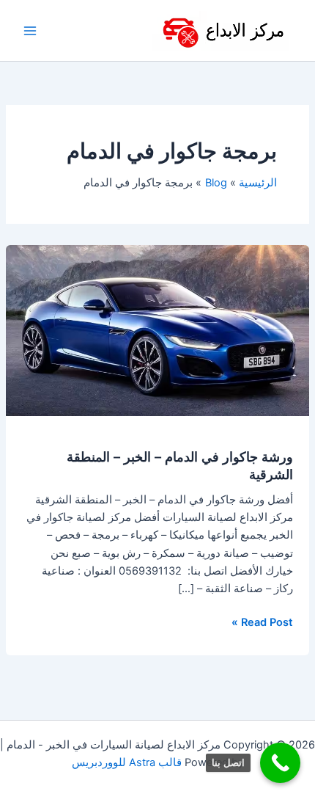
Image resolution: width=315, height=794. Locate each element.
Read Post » (262, 621)
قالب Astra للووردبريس (127, 762)
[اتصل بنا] (280, 763)
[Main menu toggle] (30, 30)
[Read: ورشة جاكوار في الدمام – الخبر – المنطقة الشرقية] (157, 330)
